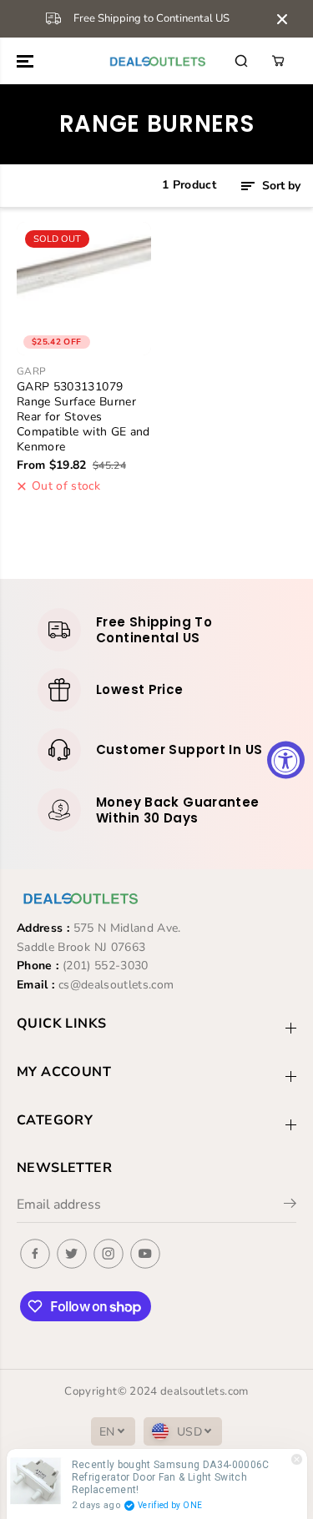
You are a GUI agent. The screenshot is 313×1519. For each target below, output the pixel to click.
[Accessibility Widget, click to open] (286, 759)
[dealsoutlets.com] (156, 61)
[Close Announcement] (282, 19)
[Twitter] (71, 1253)
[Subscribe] (290, 1206)
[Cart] (278, 61)
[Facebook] (35, 1253)
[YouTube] (145, 1253)
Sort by (279, 186)
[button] (27, 61)
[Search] (241, 61)
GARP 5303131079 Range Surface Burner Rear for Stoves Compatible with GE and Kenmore (83, 417)
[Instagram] (108, 1253)
